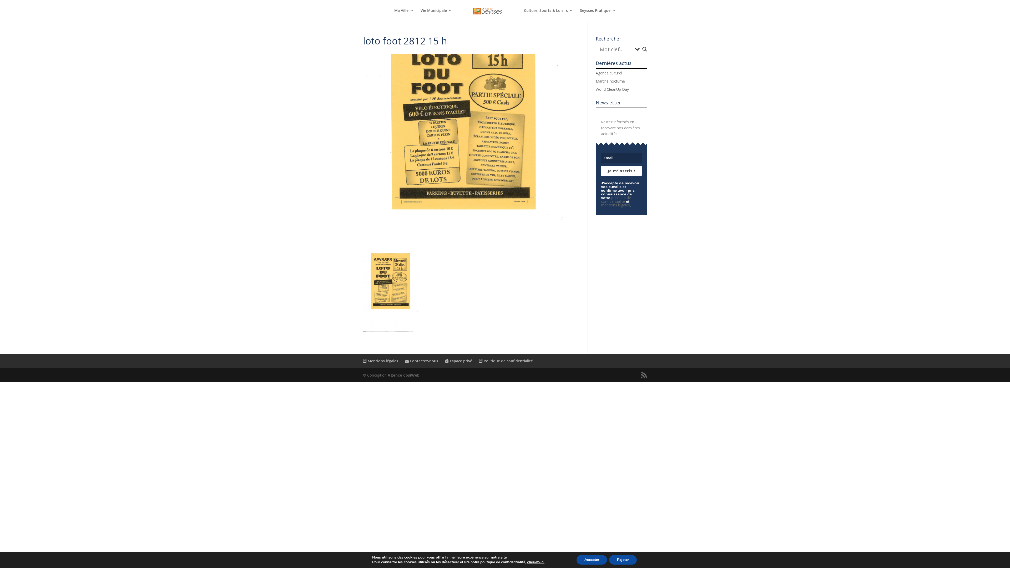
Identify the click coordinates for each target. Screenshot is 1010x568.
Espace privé (460, 360)
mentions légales (615, 204)
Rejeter (623, 559)
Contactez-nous (423, 360)
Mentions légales (382, 360)
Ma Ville (401, 11)
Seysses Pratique (595, 11)
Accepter (591, 559)
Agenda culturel (609, 72)
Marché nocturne (610, 81)
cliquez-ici (535, 562)
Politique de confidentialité (508, 360)
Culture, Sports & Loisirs (546, 11)
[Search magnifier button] (644, 49)
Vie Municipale (434, 11)
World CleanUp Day (612, 89)
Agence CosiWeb (404, 375)
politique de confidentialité (616, 199)
